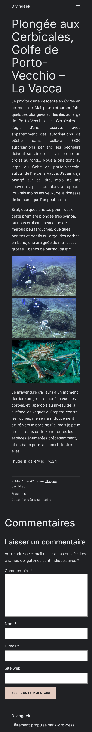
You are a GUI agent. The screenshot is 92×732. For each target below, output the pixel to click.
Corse (16, 499)
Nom (10, 623)
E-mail (12, 646)
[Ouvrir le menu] (77, 6)
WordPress (64, 725)
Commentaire (18, 570)
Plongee (51, 481)
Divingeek (21, 6)
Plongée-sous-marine (36, 499)
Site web (12, 668)
